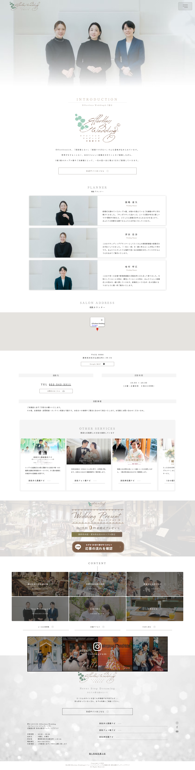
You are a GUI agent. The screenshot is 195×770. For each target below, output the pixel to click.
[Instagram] (177, 722)
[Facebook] (177, 727)
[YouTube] (177, 731)
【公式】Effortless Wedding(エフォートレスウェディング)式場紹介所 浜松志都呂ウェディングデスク (97, 765)
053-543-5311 (60, 384)
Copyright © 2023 (97, 763)
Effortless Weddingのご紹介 (97, 105)
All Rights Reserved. (97, 766)
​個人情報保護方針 (97, 754)
